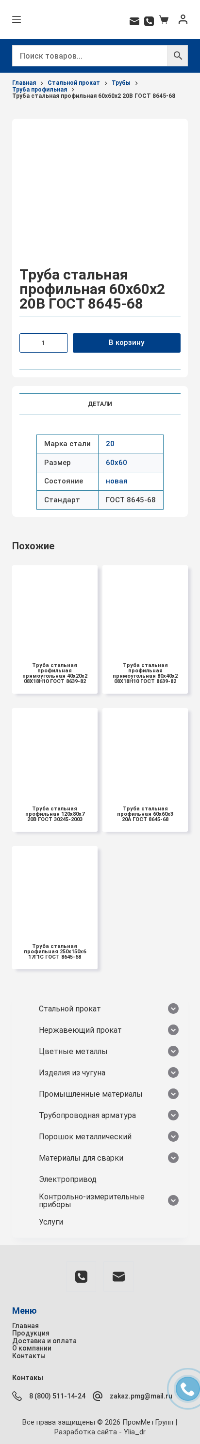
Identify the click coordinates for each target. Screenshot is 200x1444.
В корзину (126, 342)
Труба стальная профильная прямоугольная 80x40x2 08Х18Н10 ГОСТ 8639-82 (145, 673)
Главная (25, 1326)
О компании (31, 1348)
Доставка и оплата (44, 1341)
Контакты (29, 1356)
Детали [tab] (100, 404)
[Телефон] (149, 21)
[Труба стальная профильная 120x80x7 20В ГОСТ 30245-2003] (55, 750)
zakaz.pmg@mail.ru (141, 1396)
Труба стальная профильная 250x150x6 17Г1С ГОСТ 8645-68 (55, 951)
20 (110, 443)
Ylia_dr (135, 1432)
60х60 (116, 462)
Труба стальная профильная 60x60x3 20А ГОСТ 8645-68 (145, 814)
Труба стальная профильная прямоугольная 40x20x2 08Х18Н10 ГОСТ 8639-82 (54, 673)
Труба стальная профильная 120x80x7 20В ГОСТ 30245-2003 (54, 814)
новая (117, 481)
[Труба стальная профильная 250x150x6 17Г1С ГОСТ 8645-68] (55, 889)
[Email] (134, 21)
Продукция (31, 1333)
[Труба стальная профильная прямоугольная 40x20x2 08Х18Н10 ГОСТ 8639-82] (55, 608)
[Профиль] (183, 19)
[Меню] (16, 19)
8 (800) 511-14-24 (57, 1396)
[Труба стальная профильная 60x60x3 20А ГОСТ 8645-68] (145, 750)
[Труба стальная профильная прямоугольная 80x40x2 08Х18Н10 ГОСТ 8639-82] (145, 608)
